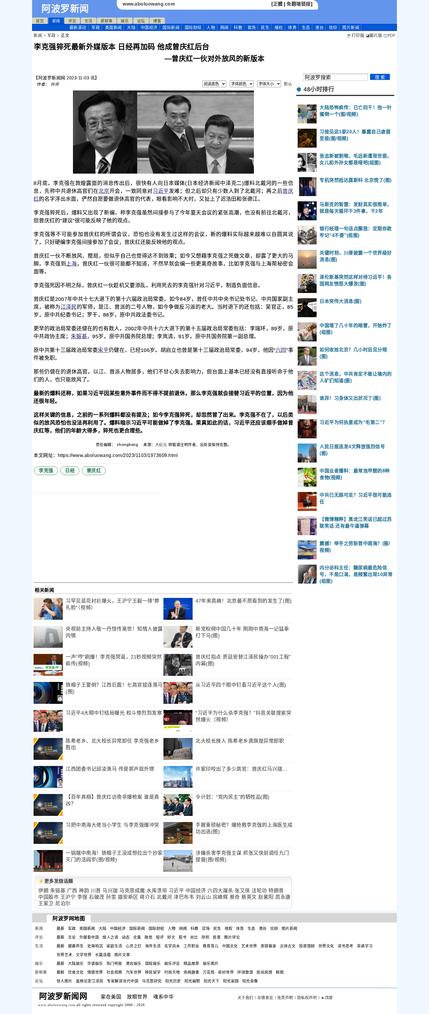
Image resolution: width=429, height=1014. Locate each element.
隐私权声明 (307, 997)
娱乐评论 (172, 963)
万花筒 (209, 972)
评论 (72, 21)
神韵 (84, 890)
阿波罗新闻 (65, 9)
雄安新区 (128, 897)
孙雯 (111, 897)
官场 (251, 27)
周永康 (283, 897)
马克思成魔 (132, 890)
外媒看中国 (89, 937)
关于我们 (245, 997)
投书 (182, 937)
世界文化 (326, 946)
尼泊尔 (63, 903)
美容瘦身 (268, 946)
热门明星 (114, 963)
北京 (104, 191)
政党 (148, 937)
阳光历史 (173, 981)
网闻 (224, 27)
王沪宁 (68, 897)
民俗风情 (264, 972)
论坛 (141, 21)
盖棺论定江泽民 (90, 981)
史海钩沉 (95, 946)
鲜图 (280, 972)
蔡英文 (249, 897)
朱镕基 (79, 336)
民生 (265, 27)
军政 (95, 27)
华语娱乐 (95, 963)
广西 (72, 890)
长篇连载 (103, 954)
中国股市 (48, 897)
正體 (278, 3)
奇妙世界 (226, 972)
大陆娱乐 (76, 963)
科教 (238, 27)
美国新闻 (113, 27)
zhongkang (128, 444)
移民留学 (153, 972)
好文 (171, 937)
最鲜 (60, 972)
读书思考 (345, 946)
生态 (306, 27)
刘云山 (203, 897)
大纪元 (161, 444)
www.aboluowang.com (149, 3)
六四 (280, 350)
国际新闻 (171, 27)
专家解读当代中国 (122, 981)
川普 (96, 890)
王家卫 (46, 903)
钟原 (54, 84)
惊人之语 (110, 937)
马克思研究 (152, 981)
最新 (77, 27)
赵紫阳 (266, 897)
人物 (211, 27)
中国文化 (230, 946)
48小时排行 (319, 89)
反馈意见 (265, 997)
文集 (137, 937)
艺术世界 (249, 946)
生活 (89, 21)
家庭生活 (114, 946)
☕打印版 (355, 35)
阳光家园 (231, 981)
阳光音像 (250, 981)
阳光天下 (211, 981)
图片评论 (232, 937)
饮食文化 (76, 972)
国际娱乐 (153, 963)
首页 (40, 21)
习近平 (161, 191)
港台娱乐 (134, 963)
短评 (160, 937)
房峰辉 (220, 897)
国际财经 (193, 27)
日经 (70, 470)
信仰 (333, 27)
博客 (157, 21)
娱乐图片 (211, 963)
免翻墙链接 (299, 3)
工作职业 (191, 946)
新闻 (56, 21)
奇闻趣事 (191, 972)
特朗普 (276, 890)
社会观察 (114, 972)
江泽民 (69, 307)
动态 (126, 937)
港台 (319, 27)
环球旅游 (245, 972)
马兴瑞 (110, 890)
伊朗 (43, 890)
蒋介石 (147, 897)
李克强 (46, 470)
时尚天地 (172, 972)
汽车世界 (134, 972)
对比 (194, 937)
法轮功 (259, 890)
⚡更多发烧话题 (55, 881)
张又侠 (242, 890)
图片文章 (122, 954)
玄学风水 (172, 946)
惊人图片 (64, 981)
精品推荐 (191, 963)
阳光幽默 (192, 981)
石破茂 (96, 897)
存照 (205, 937)
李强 (82, 897)
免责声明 (285, 997)
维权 (279, 27)
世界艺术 (64, 954)
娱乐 (125, 21)
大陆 (131, 27)
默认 (288, 84)
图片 (350, 27)
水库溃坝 (157, 890)
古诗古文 (288, 946)
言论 (72, 937)
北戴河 (164, 897)
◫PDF (389, 35)
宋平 (103, 350)
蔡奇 (235, 897)
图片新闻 (289, 928)
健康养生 (76, 946)
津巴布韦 (184, 897)
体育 (292, 27)
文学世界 (84, 954)
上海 (71, 264)
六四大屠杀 (220, 890)
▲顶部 (327, 997)
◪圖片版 (374, 35)
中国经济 (149, 27)
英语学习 (365, 946)
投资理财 (307, 946)
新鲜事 (107, 21)
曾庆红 (94, 470)
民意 (217, 937)
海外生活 (153, 946)
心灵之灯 (134, 946)
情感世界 (95, 972)
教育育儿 (211, 946)
